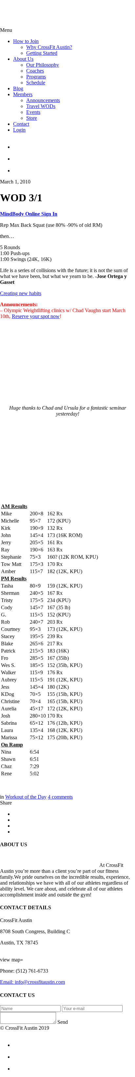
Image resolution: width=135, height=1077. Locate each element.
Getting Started (41, 53)
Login (19, 130)
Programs (36, 76)
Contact (21, 124)
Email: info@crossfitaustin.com (32, 982)
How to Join (26, 41)
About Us (23, 59)
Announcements (43, 100)
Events (33, 112)
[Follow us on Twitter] (74, 156)
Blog (18, 88)
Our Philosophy (42, 65)
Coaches (35, 71)
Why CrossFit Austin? (49, 47)
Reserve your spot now (36, 316)
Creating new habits (20, 293)
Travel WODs (40, 106)
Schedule (35, 82)
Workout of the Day (26, 797)
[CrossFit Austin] (74, 144)
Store (31, 118)
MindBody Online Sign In (28, 214)
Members (22, 94)
